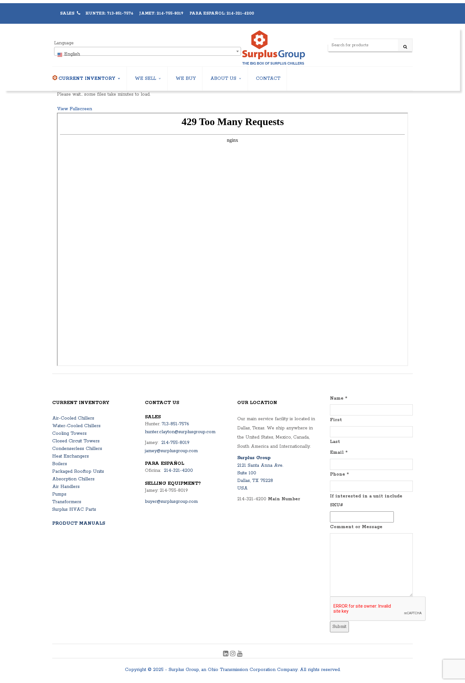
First (336, 420)
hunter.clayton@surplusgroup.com (180, 432)
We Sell (145, 78)
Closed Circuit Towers (76, 441)
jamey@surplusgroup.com (171, 451)
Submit (339, 626)
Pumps (59, 494)
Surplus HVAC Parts (74, 509)
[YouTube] (239, 654)
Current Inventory (87, 78)
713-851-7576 (175, 424)
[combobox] (147, 51)
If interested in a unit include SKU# (366, 500)
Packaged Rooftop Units (78, 471)
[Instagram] (233, 654)
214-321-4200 (178, 470)
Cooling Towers (69, 433)
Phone (339, 474)
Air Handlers (66, 487)
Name (338, 398)
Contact (268, 78)
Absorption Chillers (73, 479)
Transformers (66, 502)
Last (335, 442)
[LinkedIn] (226, 654)
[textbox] (147, 54)
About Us (223, 78)
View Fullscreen (74, 109)
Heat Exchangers (70, 456)
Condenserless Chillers (77, 449)
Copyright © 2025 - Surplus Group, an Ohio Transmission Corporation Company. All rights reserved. (232, 670)
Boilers (59, 464)
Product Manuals (78, 523)
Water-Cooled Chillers (76, 426)
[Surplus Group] (273, 47)
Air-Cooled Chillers (73, 418)
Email (339, 452)
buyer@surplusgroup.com (171, 501)
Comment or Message (356, 527)
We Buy (186, 78)
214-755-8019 (175, 443)
